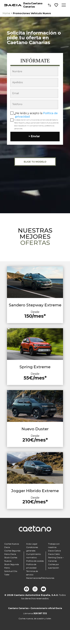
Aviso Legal (31, 544)
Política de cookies (35, 561)
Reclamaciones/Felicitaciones (40, 578)
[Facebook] (26, 589)
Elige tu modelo (35, 161)
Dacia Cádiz (54, 554)
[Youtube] (43, 589)
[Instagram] (35, 589)
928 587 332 (40, 613)
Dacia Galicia (54, 550)
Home (6, 13)
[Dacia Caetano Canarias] (13, 5)
